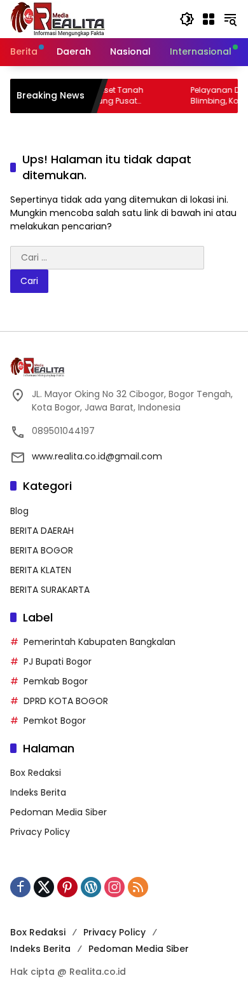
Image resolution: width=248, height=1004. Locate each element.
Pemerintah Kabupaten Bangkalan (100, 641)
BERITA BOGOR (41, 550)
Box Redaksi (35, 772)
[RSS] (138, 887)
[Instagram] (114, 887)
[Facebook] (20, 887)
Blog (19, 511)
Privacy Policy (40, 831)
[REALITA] (58, 18)
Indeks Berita (38, 792)
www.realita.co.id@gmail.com (97, 456)
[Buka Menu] (208, 19)
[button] (187, 19)
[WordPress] (91, 887)
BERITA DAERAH (42, 530)
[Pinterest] (67, 887)
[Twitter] (44, 887)
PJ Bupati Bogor (58, 661)
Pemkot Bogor (55, 720)
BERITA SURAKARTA (50, 589)
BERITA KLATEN (40, 570)
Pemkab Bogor (56, 681)
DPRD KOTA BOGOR (66, 701)
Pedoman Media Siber (58, 812)
